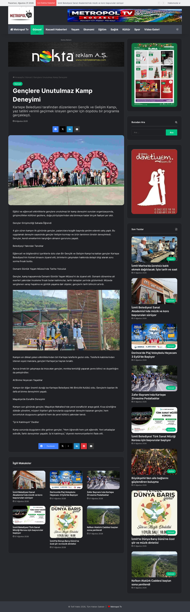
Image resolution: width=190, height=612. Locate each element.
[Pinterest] (84, 446)
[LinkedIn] (70, 129)
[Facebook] (55, 129)
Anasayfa (19, 77)
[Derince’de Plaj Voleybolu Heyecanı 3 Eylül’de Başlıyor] (66, 480)
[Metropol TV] (21, 15)
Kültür (126, 29)
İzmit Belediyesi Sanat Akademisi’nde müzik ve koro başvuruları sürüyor (27, 495)
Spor (137, 29)
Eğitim (102, 29)
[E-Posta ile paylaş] (77, 129)
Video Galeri (152, 29)
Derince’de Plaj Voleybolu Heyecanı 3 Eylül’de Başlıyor (82, 3)
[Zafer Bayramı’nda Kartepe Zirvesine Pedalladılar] (103, 480)
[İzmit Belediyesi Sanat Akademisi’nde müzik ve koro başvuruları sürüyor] (29, 480)
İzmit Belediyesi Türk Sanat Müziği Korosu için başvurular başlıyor (28, 530)
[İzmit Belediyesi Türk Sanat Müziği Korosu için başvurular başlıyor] (29, 515)
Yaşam (75, 29)
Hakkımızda (173, 3)
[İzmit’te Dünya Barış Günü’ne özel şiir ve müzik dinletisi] (66, 522)
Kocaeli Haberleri (56, 29)
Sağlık (114, 29)
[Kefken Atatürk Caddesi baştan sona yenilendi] (103, 515)
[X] (63, 129)
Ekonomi (89, 29)
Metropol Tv (20, 29)
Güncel (37, 29)
